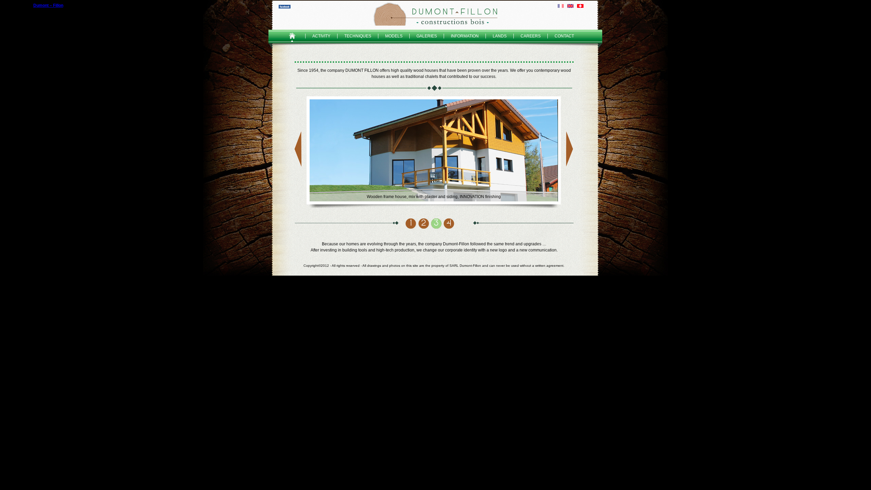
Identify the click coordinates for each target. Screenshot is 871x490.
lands (500, 36)
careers (531, 36)
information (465, 36)
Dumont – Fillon (435, 14)
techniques (357, 36)
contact (564, 36)
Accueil (292, 36)
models (393, 36)
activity (321, 36)
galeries (426, 36)
